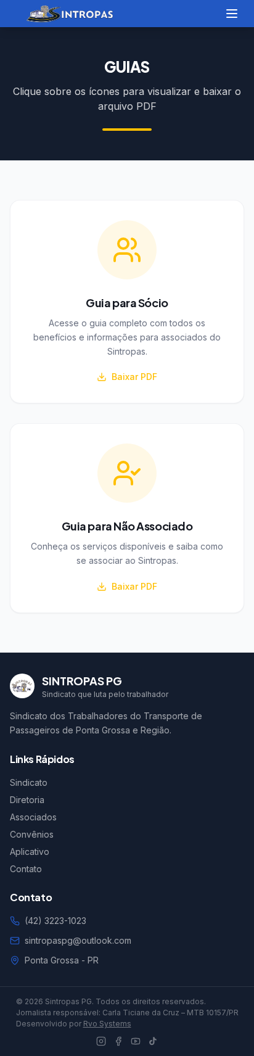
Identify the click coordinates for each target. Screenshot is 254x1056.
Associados (33, 817)
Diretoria (27, 799)
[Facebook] (118, 1041)
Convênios (32, 834)
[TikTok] (153, 1041)
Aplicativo (29, 851)
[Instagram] (101, 1041)
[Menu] (231, 13)
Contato (26, 869)
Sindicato (28, 782)
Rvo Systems (107, 1023)
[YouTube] (136, 1041)
